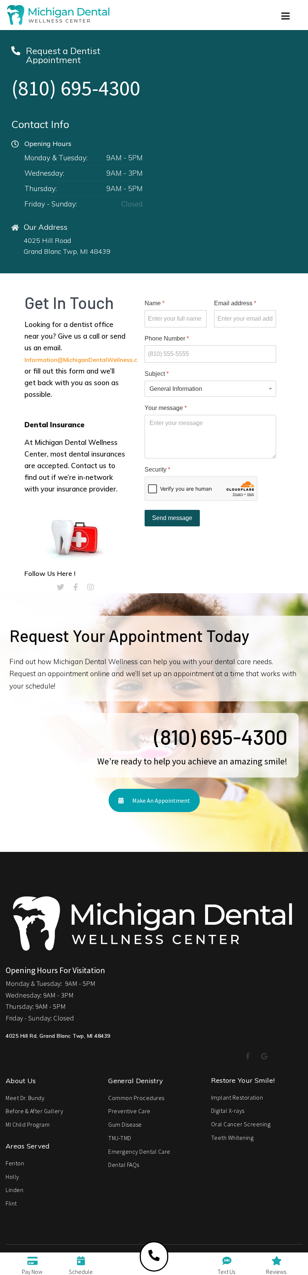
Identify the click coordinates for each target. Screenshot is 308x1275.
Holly (12, 1176)
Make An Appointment (160, 800)
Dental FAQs (123, 1164)
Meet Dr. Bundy (25, 1098)
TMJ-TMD (119, 1138)
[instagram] (90, 587)
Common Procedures (136, 1098)
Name (155, 303)
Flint (11, 1203)
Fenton (15, 1163)
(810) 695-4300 (75, 88)
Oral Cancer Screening (241, 1124)
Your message (166, 408)
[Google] (264, 1056)
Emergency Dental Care (139, 1151)
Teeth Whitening (232, 1137)
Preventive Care (129, 1111)
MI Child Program (28, 1124)
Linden (14, 1190)
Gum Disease (125, 1124)
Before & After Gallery (34, 1111)
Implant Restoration (237, 1097)
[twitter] (60, 587)
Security (157, 469)
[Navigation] (286, 26)
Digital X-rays (228, 1110)
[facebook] (75, 587)
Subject (157, 374)
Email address (235, 303)
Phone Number (167, 338)
